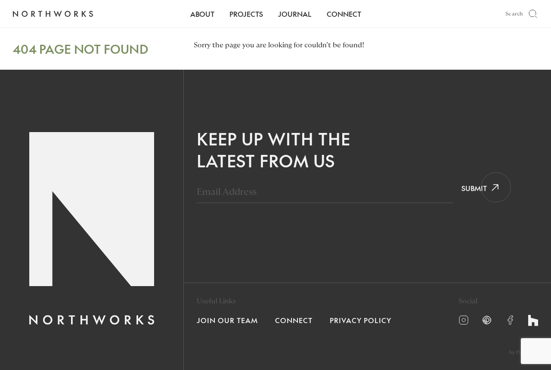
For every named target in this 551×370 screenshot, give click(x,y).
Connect (344, 13)
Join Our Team (227, 320)
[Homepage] (53, 14)
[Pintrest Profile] (487, 320)
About (202, 13)
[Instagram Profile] (463, 320)
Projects (246, 13)
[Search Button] (533, 14)
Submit (471, 188)
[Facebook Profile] (510, 320)
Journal (295, 13)
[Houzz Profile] (533, 320)
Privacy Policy (360, 320)
